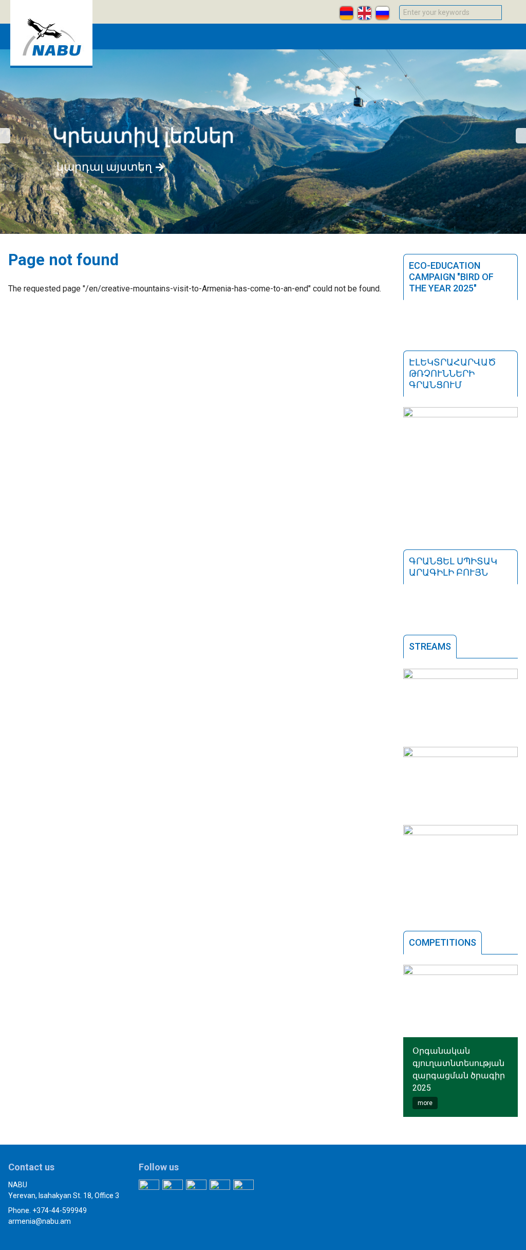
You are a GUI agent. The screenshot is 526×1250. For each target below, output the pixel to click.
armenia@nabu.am (39, 1221)
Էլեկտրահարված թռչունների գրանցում (452, 373)
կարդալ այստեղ (104, 166)
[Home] (51, 65)
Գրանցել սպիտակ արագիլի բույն (453, 567)
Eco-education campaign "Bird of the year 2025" (451, 276)
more (425, 1103)
